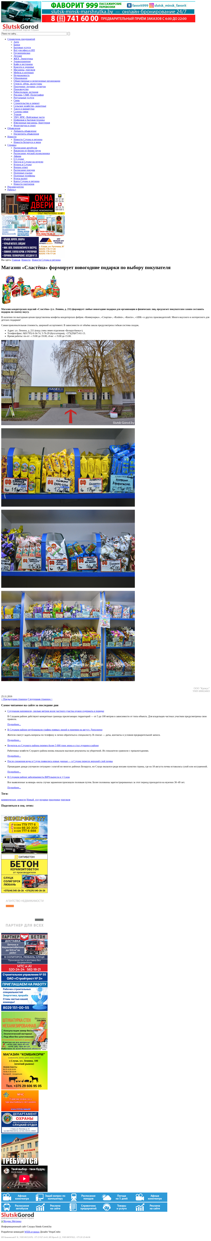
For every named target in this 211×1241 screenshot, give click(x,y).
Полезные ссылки (23, 173)
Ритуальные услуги (24, 97)
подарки (43, 799)
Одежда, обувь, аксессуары (28, 83)
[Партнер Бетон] (24, 970)
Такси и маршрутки (24, 108)
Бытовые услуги (22, 47)
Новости (12, 136)
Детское (18, 56)
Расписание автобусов (25, 147)
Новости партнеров (24, 184)
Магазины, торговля (24, 69)
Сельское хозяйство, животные (30, 106)
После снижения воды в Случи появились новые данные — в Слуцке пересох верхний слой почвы (60, 761)
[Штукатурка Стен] (24, 1049)
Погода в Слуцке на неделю (28, 161)
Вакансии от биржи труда (27, 150)
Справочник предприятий (21, 39)
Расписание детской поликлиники (32, 153)
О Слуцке (19, 159)
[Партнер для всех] (24, 931)
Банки (17, 44)
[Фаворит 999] (98, 21)
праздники (54, 799)
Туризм (17, 114)
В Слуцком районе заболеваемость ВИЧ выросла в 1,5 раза (38, 777)
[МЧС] (20, 1110)
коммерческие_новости (13, 799)
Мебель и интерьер (24, 72)
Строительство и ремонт (27, 103)
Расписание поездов (24, 170)
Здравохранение (22, 61)
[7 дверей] (33, 213)
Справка (11, 145)
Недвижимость (22, 75)
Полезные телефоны (24, 175)
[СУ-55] (24, 1010)
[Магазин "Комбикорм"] (24, 1088)
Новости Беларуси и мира (27, 142)
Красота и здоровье (24, 67)
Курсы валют (20, 178)
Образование (20, 78)
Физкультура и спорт (25, 125)
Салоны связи (21, 111)
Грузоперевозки (22, 53)
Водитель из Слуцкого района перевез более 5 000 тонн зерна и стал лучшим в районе (53, 745)
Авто (16, 42)
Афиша (17, 156)
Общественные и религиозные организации (37, 81)
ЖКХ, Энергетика (23, 58)
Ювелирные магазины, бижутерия (32, 122)
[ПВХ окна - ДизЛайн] (33, 235)
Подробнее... (14, 724)
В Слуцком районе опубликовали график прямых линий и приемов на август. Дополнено (54, 729)
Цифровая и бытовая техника (29, 120)
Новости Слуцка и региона (28, 139)
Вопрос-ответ (21, 167)
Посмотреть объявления (26, 134)
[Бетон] (24, 892)
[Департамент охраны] (19, 1132)
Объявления (13, 128)
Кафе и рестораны (23, 64)
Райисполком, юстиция (26, 92)
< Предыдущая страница (14, 699)
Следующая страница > (40, 699)
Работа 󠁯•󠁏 (11, 189)
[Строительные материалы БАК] (33, 257)
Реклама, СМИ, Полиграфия (29, 95)
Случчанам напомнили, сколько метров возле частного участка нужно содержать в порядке (55, 711)
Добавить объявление (25, 131)
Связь (17, 100)
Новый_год (33, 799)
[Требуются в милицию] (19, 1164)
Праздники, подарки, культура (30, 86)
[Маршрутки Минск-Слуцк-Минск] (24, 852)
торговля (65, 799)
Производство (21, 89)
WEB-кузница (31, 1231)
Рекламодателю (15, 186)
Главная (16, 260)
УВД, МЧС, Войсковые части (29, 117)
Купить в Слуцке (23, 164)
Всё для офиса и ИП (24, 50)
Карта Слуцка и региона (26, 181)
